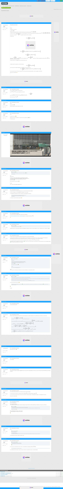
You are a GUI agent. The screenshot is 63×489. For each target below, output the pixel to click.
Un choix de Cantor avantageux (3, 474)
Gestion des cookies (49, 486)
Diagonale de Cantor (2, 471)
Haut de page (58, 486)
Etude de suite (30, 468)
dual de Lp (33, 468)
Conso (46, 486)
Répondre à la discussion (6, 7)
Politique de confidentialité (54, 486)
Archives (44, 486)
